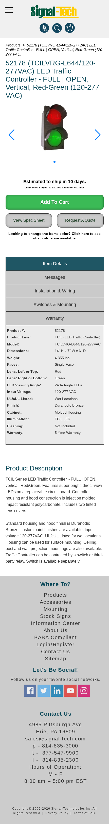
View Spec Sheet (28, 220)
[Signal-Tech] (54, 11)
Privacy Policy (56, 813)
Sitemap (55, 658)
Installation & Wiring (55, 290)
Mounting (56, 609)
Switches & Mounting (54, 304)
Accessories (55, 602)
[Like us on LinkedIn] (57, 691)
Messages (54, 277)
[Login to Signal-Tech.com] (44, 28)
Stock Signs (55, 616)
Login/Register (56, 644)
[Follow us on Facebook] (30, 691)
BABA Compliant (55, 637)
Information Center (55, 623)
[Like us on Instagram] (84, 691)
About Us (56, 630)
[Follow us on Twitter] (44, 691)
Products (13, 45)
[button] (11, 134)
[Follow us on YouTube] (70, 691)
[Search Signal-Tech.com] (57, 28)
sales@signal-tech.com (55, 738)
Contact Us (55, 651)
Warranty (55, 318)
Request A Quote (80, 220)
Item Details (55, 263)
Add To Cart (54, 202)
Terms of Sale (85, 813)
